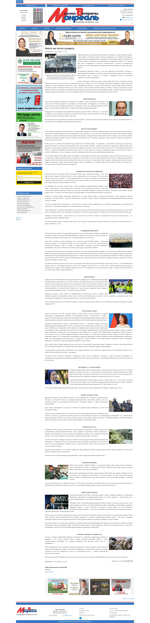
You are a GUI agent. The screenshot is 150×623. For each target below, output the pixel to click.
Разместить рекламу (128, 598)
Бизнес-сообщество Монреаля (105, 28)
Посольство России (23, 202)
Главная (22, 28)
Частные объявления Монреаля (118, 610)
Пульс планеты (58, 51)
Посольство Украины (23, 203)
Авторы (46, 28)
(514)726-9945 (129, 15)
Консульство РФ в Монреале (25, 207)
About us (81, 613)
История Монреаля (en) (24, 196)
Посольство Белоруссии (24, 205)
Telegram (124, 19)
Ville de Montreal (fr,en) (23, 200)
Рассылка (130, 19)
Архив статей (49, 572)
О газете (81, 608)
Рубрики (35, 28)
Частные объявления (64, 28)
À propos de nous (84, 610)
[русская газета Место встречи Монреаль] (27, 611)
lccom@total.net (129, 17)
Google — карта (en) (23, 198)
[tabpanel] (57, 587)
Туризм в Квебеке (22, 209)
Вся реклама (82, 28)
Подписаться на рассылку (86, 615)
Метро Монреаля (22, 212)
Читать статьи (113, 608)
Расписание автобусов (23, 210)
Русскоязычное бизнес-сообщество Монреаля (119, 616)
